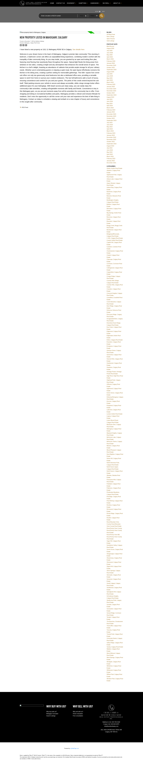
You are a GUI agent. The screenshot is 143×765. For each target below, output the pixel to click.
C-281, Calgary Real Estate (115, 238)
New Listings (110, 36)
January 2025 (111, 86)
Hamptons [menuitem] (82, 3)
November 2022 (111, 139)
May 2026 (109, 55)
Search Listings (50, 716)
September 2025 (111, 69)
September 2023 (111, 120)
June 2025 (110, 76)
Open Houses (111, 38)
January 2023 (111, 135)
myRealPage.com (74, 748)
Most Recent (110, 46)
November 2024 (111, 90)
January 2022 (111, 160)
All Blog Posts (111, 34)
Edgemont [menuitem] (71, 3)
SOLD (103, 11)
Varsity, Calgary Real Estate (115, 647)
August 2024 (110, 97)
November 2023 (111, 116)
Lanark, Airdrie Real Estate (114, 414)
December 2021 (111, 162)
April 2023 (110, 129)
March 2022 (110, 156)
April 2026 (110, 57)
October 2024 (111, 93)
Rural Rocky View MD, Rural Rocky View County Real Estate (114, 537)
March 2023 (110, 131)
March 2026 (110, 59)
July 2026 (109, 50)
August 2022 (110, 146)
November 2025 (111, 65)
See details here (78, 49)
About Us (116, 3)
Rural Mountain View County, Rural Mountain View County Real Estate (114, 524)
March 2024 (110, 107)
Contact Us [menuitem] (60, 3)
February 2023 (111, 133)
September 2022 (111, 143)
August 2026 (110, 48)
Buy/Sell (106, 3)
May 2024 (109, 103)
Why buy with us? (51, 711)
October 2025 (111, 67)
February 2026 (111, 61)
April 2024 (110, 105)
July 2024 (109, 99)
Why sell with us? (78, 711)
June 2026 (110, 52)
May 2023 (109, 126)
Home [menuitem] (52, 3)
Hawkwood (94, 3)
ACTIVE (96, 11)
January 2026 (111, 63)
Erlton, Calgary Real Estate (115, 340)
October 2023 (111, 118)
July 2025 (109, 74)
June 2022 (110, 150)
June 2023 (110, 124)
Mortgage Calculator (52, 713)
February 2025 (111, 84)
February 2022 (111, 158)
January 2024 (111, 112)
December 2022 (111, 137)
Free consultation (78, 716)
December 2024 (111, 88)
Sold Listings (110, 41)
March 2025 (110, 82)
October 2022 (111, 141)
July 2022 (109, 148)
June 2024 (110, 101)
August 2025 (110, 71)
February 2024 (111, 110)
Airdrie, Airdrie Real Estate (114, 168)
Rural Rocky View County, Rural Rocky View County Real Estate (114, 530)
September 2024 (111, 95)
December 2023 (111, 114)
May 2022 (109, 152)
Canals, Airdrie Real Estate (115, 240)
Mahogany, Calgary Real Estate (32, 43)
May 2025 (109, 78)
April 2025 (110, 80)
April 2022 (110, 154)
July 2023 (109, 122)
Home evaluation (78, 713)
